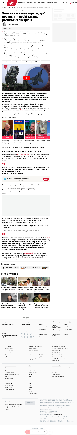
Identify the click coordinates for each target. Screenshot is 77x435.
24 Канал (4, 7)
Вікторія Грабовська (12, 24)
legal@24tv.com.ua (58, 414)
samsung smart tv (70, 421)
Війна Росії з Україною (35, 346)
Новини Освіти (56, 366)
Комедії (30, 374)
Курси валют (8, 370)
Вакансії (66, 326)
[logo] (11, 3)
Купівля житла (8, 387)
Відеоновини (8, 355)
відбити (22, 110)
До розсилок (30, 402)
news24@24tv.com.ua (8, 324)
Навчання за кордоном (58, 376)
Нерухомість (8, 383)
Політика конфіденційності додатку (56, 330)
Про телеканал (42, 329)
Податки (7, 376)
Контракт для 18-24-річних (58, 355)
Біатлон (30, 391)
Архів (65, 331)
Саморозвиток (56, 374)
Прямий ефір (8, 352)
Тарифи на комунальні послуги (12, 374)
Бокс (29, 385)
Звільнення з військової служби (60, 348)
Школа (54, 370)
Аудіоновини (8, 357)
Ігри (55, 2)
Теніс (29, 389)
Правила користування (44, 336)
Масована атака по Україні (35, 357)
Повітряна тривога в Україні (35, 355)
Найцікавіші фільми (33, 368)
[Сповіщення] (67, 3)
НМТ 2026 (54, 372)
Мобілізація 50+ (56, 350)
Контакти (66, 324)
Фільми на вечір (32, 372)
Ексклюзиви (41, 2)
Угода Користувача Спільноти (56, 335)
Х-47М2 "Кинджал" (23, 154)
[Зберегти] (45, 62)
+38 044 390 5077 (25, 324)
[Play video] (27, 78)
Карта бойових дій (33, 350)
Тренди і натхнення (9, 389)
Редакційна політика (44, 326)
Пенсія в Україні (9, 378)
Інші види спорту (32, 393)
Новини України (31, 2)
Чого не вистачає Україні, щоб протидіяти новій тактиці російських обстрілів (33, 7)
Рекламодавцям (43, 334)
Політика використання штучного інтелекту (56, 326)
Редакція (41, 324)
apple (52, 421)
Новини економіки (10, 366)
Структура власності (68, 329)
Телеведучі (41, 331)
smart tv (61, 421)
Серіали (30, 376)
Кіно (29, 366)
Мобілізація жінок (56, 352)
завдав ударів (29, 253)
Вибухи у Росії (31, 359)
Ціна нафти (7, 368)
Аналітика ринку (9, 385)
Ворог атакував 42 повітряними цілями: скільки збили (25, 147)
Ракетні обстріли (32, 348)
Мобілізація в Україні (58, 346)
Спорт (30, 383)
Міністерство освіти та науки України (61, 368)
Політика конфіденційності (56, 322)
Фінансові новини (9, 372)
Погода (6, 359)
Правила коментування (57, 337)
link (21, 334)
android (44, 421)
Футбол (30, 387)
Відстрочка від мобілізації (58, 357)
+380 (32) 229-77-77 (49, 412)
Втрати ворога (32, 361)
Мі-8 (48, 238)
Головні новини (9, 348)
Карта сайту (66, 334)
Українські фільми (33, 370)
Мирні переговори (33, 352)
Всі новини (21, 2)
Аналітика (50, 2)
